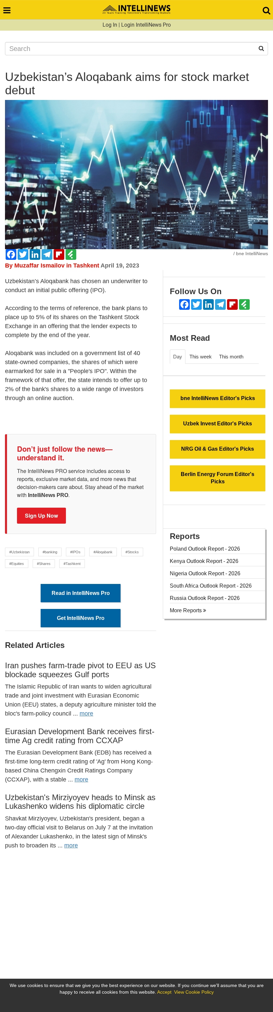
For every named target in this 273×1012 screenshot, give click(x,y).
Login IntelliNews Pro (146, 25)
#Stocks (132, 552)
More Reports (186, 610)
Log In (110, 25)
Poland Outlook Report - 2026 (205, 549)
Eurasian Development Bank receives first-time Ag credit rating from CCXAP (79, 736)
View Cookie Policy (194, 992)
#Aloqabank (103, 552)
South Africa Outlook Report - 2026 (211, 586)
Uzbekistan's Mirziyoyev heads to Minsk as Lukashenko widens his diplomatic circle (80, 801)
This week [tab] (200, 356)
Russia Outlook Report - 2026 (205, 598)
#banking (50, 552)
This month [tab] (231, 356)
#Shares (44, 564)
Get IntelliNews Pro (81, 618)
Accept (164, 992)
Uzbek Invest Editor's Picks (217, 423)
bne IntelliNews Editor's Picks (217, 398)
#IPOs (75, 552)
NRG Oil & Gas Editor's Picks (217, 449)
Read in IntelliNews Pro (81, 593)
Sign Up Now (41, 515)
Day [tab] (177, 356)
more (86, 713)
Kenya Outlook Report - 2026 (204, 561)
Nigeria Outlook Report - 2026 (205, 573)
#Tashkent (72, 564)
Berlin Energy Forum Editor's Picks (217, 478)
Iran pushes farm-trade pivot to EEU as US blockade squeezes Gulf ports (80, 670)
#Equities (16, 564)
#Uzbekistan (19, 552)
